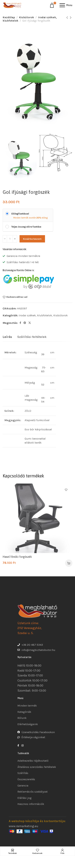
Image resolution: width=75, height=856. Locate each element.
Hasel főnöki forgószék (17, 556)
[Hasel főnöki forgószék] (37, 518)
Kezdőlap (9, 17)
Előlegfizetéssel (20, 213)
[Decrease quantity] (5, 238)
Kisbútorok (26, 17)
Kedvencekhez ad (16, 297)
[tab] (7, 337)
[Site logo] (12, 5)
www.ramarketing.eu (23, 826)
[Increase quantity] (15, 238)
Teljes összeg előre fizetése (26, 226)
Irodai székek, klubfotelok (35, 315)
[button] (68, 563)
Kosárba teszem (32, 239)
